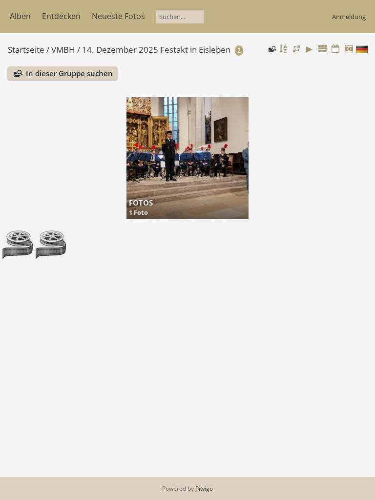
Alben (20, 16)
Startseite (26, 49)
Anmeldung (349, 16)
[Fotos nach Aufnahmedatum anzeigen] (348, 49)
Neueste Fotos (118, 16)
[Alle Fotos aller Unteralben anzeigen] (323, 49)
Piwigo (204, 488)
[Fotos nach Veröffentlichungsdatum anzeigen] (335, 49)
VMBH (63, 49)
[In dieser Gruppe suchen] (271, 49)
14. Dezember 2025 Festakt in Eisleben (156, 49)
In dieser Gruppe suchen (69, 73)
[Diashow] (309, 49)
